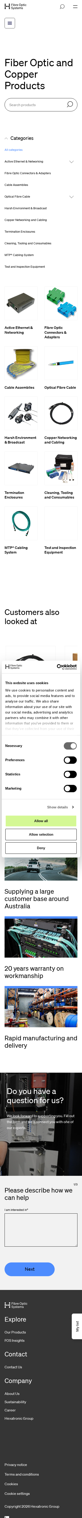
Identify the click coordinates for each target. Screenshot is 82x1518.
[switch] (70, 760)
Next (30, 1269)
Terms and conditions (22, 1474)
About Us (12, 1393)
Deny (41, 848)
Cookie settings (17, 1493)
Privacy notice (16, 1464)
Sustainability (15, 1402)
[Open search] (62, 6)
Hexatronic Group (19, 1418)
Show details (57, 807)
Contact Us (13, 1367)
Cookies (11, 1484)
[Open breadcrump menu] (10, 23)
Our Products (15, 1332)
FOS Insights (15, 1340)
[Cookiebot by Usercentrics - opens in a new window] (58, 667)
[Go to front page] (15, 7)
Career (10, 1410)
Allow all (41, 821)
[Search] (70, 104)
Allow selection (41, 834)
